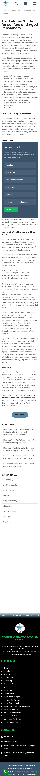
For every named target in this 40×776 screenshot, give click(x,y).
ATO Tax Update (10, 485)
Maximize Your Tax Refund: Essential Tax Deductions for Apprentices (19, 441)
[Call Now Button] (5, 771)
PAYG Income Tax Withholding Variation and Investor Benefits (19, 465)
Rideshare (7, 506)
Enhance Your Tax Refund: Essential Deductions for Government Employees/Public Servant (18, 432)
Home (4, 11)
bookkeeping (8, 490)
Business (6, 495)
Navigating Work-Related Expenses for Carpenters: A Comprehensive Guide (19, 457)
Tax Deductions (9, 511)
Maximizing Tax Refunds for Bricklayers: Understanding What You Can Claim (19, 449)
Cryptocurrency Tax (11, 501)
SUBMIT (10, 209)
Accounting (8, 479)
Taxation (7, 522)
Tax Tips (6, 516)
